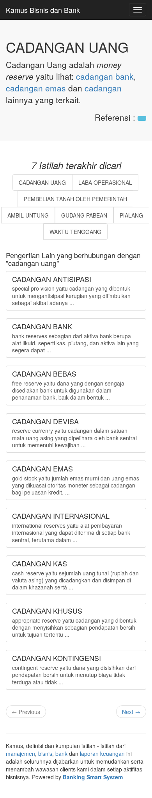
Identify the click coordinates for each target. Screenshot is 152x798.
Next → (131, 712)
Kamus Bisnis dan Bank (43, 10)
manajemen (20, 753)
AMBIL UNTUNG (28, 215)
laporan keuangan (102, 753)
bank (61, 753)
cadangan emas (36, 88)
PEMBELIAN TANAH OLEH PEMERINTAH (75, 199)
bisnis (45, 753)
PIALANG (131, 215)
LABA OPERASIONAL (105, 182)
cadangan (103, 88)
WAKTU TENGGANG (75, 232)
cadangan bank (105, 76)
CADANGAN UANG (42, 182)
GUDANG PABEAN (84, 215)
